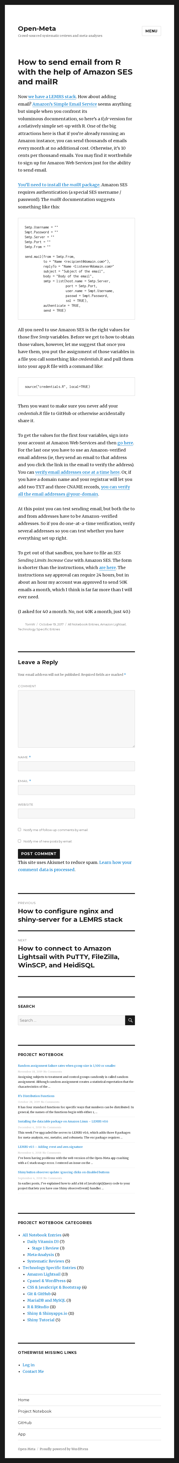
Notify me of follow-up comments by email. (56, 830)
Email (24, 781)
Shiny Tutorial (41, 1320)
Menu (151, 31)
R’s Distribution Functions (36, 1096)
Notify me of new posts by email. (48, 841)
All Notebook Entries (83, 624)
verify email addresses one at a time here (77, 472)
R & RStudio (38, 1306)
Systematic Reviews (45, 1261)
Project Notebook (35, 1411)
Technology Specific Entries (39, 629)
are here (107, 567)
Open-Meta (37, 28)
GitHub (25, 1423)
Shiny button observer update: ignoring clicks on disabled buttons (64, 1172)
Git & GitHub (39, 1293)
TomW (30, 624)
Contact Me (33, 1371)
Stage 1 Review (45, 1248)
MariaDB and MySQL (46, 1300)
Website (25, 804)
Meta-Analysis (40, 1254)
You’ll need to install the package (59, 184)
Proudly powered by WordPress (64, 1449)
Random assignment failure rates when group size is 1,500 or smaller (67, 1065)
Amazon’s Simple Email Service (64, 104)
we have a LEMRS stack (52, 96)
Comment (27, 686)
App (22, 1434)
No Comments (53, 1071)
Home (23, 1400)
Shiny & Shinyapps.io (47, 1313)
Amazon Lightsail (113, 624)
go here (125, 442)
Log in (28, 1365)
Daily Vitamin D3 (43, 1241)
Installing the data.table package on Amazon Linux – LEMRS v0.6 (63, 1121)
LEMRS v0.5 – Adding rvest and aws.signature (50, 1147)
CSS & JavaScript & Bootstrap (54, 1287)
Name (24, 757)
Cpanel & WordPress (46, 1280)
